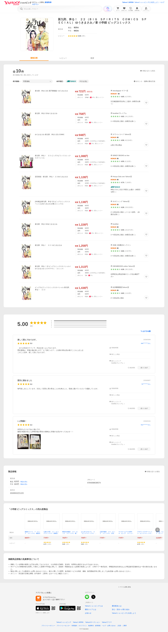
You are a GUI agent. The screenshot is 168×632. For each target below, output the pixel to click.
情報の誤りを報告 (153, 471)
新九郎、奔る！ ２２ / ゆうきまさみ (48, 245)
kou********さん (146, 425)
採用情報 (97, 625)
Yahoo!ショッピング (63, 622)
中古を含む (84, 81)
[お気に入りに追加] (146, 102)
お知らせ (88, 613)
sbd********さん (146, 343)
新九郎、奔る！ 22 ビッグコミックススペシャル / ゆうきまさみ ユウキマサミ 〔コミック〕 (53, 267)
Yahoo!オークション (92, 622)
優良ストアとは (90, 609)
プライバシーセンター (63, 625)
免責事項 (91, 625)
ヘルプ (162, 2)
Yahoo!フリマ (107, 622)
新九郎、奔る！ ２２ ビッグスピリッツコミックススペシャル (53, 157)
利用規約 (74, 625)
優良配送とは (116, 606)
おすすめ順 (147, 331)
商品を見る (23, 481)
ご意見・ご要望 (122, 625)
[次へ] (157, 530)
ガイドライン (83, 625)
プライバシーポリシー (48, 625)
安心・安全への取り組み (120, 609)
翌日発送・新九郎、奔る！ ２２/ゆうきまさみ (51, 177)
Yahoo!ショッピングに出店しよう (146, 2)
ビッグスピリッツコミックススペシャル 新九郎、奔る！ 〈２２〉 (53, 288)
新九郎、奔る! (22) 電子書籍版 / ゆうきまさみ (51, 91)
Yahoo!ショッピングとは (94, 606)
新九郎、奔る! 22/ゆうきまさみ (46, 113)
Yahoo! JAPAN (127, 2)
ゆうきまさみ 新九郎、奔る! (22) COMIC (49, 134)
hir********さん (146, 384)
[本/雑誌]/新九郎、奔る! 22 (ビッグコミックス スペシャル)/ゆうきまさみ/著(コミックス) (52, 203)
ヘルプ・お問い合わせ (109, 625)
